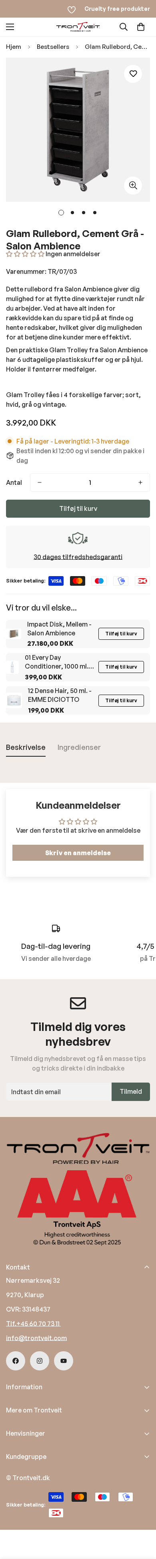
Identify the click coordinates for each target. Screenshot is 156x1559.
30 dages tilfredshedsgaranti (78, 557)
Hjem (13, 46)
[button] (141, 27)
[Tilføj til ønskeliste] (133, 74)
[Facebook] (15, 1360)
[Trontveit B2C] (78, 27)
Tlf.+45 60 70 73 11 (33, 1324)
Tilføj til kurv (121, 634)
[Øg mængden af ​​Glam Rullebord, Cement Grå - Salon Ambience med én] (140, 482)
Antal (14, 482)
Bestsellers (53, 46)
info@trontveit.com (36, 1338)
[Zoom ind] (133, 186)
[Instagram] (39, 1360)
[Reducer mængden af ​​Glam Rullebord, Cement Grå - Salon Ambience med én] (39, 482)
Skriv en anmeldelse (78, 853)
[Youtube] (63, 1360)
